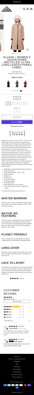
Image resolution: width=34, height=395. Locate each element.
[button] (14, 278)
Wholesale (17, 361)
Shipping (10, 73)
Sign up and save (16, 382)
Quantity (17, 108)
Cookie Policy (17, 372)
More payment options (17, 126)
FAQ (17, 364)
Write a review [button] (17, 301)
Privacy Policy (17, 369)
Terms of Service (17, 377)
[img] (13, 326)
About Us (17, 356)
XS (8, 103)
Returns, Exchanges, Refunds (17, 359)
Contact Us (17, 366)
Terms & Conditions (17, 374)
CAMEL (17, 98)
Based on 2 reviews (9, 299)
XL (26, 103)
